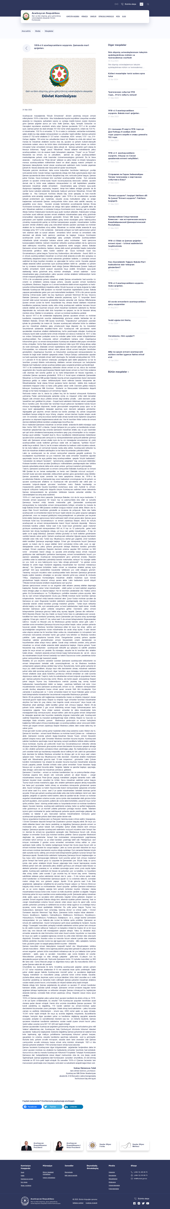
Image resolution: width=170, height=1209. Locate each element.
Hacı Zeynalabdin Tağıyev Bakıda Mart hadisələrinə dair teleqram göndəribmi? (127, 265)
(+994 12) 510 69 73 (140, 1175)
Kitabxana (112, 1182)
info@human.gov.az (140, 1178)
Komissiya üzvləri (27, 1179)
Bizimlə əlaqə (130, 4)
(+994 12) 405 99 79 (140, 1172)
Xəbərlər (112, 1172)
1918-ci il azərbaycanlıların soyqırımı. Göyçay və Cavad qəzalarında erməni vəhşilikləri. (123, 156)
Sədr (22, 1172)
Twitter (53, 1107)
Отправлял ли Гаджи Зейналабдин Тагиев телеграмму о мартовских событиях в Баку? (125, 177)
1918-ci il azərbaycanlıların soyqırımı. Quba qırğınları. (126, 284)
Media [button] (118, 17)
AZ (141, 4)
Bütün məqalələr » (118, 371)
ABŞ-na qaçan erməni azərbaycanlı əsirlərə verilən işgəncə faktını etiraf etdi (126, 354)
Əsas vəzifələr (26, 1185)
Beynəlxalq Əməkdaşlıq (106, 17)
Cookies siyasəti (91, 1203)
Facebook (32, 1107)
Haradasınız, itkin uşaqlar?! (121, 336)
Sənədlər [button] (93, 17)
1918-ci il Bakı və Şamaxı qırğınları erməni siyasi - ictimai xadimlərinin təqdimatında (125, 243)
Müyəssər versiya (116, 4)
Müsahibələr (113, 1179)
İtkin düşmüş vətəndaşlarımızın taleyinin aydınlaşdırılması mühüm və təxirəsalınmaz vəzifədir (127, 55)
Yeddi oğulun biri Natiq (119, 320)
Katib (22, 1175)
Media (37, 31)
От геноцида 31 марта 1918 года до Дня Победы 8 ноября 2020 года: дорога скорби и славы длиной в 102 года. (127, 133)
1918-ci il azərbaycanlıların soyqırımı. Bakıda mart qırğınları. (124, 112)
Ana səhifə (26, 31)
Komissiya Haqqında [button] (72, 17)
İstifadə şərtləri (78, 1203)
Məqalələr (49, 31)
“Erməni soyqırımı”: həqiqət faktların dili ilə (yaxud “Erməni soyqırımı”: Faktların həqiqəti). (127, 198)
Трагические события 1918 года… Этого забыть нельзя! (122, 93)
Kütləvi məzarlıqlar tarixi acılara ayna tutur (126, 75)
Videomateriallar (114, 1185)
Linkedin (73, 1107)
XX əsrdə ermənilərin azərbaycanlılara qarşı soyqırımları (127, 303)
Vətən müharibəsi (49, 1178)
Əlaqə (124, 17)
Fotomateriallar (114, 1189)
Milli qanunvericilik (71, 1175)
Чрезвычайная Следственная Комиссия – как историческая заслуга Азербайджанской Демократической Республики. (127, 221)
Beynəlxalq (69, 1172)
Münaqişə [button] (85, 17)
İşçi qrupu (24, 1182)
